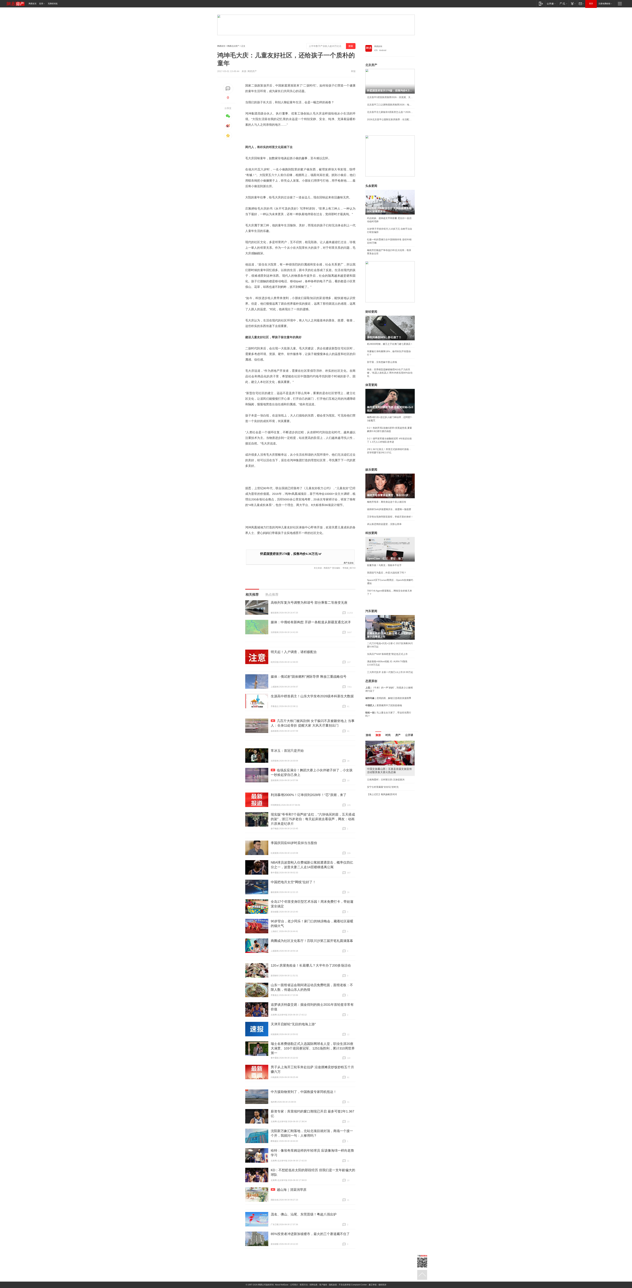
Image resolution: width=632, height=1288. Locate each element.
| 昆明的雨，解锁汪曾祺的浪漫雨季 (388, 698)
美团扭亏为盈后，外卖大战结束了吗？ (386, 572)
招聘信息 (313, 1285)
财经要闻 (371, 311)
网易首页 (33, 3)
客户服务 (323, 1285)
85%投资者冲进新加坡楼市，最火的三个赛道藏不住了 (310, 1234)
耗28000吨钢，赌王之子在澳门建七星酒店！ (390, 344)
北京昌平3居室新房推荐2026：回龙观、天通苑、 (390, 97)
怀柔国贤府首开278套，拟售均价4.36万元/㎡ (291, 554)
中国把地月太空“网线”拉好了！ (293, 882)
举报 (353, 71)
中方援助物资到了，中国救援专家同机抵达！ (304, 1092)
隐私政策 (333, 1285)
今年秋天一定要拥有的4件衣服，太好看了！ (389, 776)
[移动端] (541, 3)
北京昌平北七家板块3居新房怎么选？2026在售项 (390, 112)
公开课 (409, 735)
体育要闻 (371, 385)
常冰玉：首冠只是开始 (287, 750)
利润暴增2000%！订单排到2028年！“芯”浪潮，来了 (308, 795)
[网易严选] (563, 3)
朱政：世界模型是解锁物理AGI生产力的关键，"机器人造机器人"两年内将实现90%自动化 (389, 372)
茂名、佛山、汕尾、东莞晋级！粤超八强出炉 (304, 1214)
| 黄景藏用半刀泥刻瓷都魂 (383, 705)
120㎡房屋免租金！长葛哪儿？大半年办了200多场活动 (311, 965)
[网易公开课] (551, 3)
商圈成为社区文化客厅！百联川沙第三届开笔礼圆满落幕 (312, 941)
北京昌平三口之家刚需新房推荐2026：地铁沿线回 (390, 104)
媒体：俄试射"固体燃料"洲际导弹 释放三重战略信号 (308, 676)
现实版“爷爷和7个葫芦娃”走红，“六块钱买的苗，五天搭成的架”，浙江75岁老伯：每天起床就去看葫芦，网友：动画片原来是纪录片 (313, 819)
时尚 (388, 735)
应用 (41, 3)
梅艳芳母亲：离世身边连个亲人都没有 (386, 502)
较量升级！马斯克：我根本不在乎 (384, 565)
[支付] (573, 3)
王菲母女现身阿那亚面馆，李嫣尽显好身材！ (390, 516)
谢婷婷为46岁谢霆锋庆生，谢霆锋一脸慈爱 (389, 509)
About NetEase (281, 1285)
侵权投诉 (382, 1285)
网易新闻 (378, 46)
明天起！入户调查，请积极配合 (294, 652)
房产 (398, 735)
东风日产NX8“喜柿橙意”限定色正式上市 (387, 654)
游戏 (368, 735)
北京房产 (371, 65)
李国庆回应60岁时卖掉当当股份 (294, 843)
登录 (591, 3)
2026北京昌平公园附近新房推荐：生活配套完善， (390, 119)
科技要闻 (371, 533)
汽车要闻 (371, 611)
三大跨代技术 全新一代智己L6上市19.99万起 (390, 672)
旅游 (378, 735)
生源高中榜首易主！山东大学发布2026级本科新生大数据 (312, 696)
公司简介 (294, 1285)
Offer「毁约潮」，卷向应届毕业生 (384, 783)
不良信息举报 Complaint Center (353, 1285)
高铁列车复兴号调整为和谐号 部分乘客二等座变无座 (309, 602)
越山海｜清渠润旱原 (291, 1189)
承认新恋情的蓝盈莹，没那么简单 (384, 524)
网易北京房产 (233, 46)
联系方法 (304, 1285)
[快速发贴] (228, 88)
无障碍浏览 (53, 3)
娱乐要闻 (371, 469)
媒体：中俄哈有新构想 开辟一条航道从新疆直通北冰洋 (311, 622)
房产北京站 (349, 562)
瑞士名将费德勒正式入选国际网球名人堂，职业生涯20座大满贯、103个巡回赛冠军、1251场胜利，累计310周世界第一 (313, 1048)
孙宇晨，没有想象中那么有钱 (382, 362)
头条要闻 (371, 186)
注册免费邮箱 (604, 3)
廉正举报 (373, 1285)
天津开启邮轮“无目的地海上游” (293, 1024)
